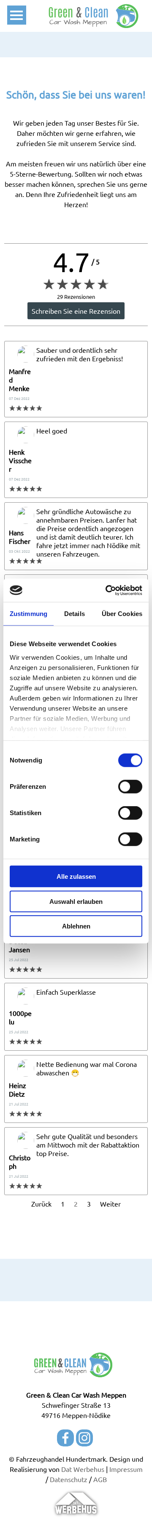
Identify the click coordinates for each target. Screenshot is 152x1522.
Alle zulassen (76, 876)
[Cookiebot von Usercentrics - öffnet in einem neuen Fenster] (107, 590)
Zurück (41, 1203)
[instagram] (84, 1437)
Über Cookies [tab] (122, 613)
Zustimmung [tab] (28, 613)
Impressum (126, 1469)
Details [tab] (74, 613)
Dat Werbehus (82, 1469)
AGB (100, 1479)
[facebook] (65, 1437)
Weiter (110, 1203)
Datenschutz (68, 1479)
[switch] (130, 786)
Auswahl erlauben (76, 901)
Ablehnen (76, 926)
